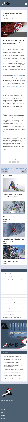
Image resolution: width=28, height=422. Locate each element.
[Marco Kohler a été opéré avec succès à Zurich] (14, 230)
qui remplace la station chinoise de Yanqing (15, 86)
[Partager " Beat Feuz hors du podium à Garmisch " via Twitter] (12, 162)
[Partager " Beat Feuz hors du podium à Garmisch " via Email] (15, 162)
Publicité (3, 412)
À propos (3, 409)
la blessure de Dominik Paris (17, 74)
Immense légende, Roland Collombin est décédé (11, 285)
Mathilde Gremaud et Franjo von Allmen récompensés (12, 317)
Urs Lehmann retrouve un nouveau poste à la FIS (11, 302)
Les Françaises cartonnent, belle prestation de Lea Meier (13, 378)
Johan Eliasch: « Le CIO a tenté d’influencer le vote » (11, 305)
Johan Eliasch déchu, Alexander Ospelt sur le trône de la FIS (12, 308)
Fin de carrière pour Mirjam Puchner (9, 314)
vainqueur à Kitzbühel (18, 75)
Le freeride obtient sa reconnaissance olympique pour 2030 (12, 292)
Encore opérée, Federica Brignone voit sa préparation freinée (12, 276)
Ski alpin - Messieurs (13, 18)
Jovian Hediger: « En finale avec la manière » (11, 362)
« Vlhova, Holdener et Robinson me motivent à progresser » (14, 369)
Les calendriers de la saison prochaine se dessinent (12, 359)
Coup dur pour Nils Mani (11, 261)
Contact (3, 418)
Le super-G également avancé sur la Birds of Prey (12, 372)
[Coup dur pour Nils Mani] (14, 252)
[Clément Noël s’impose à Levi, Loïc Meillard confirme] (14, 185)
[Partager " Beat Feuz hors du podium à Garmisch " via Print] (18, 162)
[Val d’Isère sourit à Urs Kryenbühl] (14, 207)
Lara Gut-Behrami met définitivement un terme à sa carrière (12, 279)
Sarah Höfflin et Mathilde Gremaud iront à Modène (12, 375)
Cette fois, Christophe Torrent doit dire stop (10, 282)
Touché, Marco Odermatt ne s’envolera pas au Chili (11, 273)
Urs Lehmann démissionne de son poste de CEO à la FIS (12, 311)
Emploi (3, 415)
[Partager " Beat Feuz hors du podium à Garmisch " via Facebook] (10, 162)
